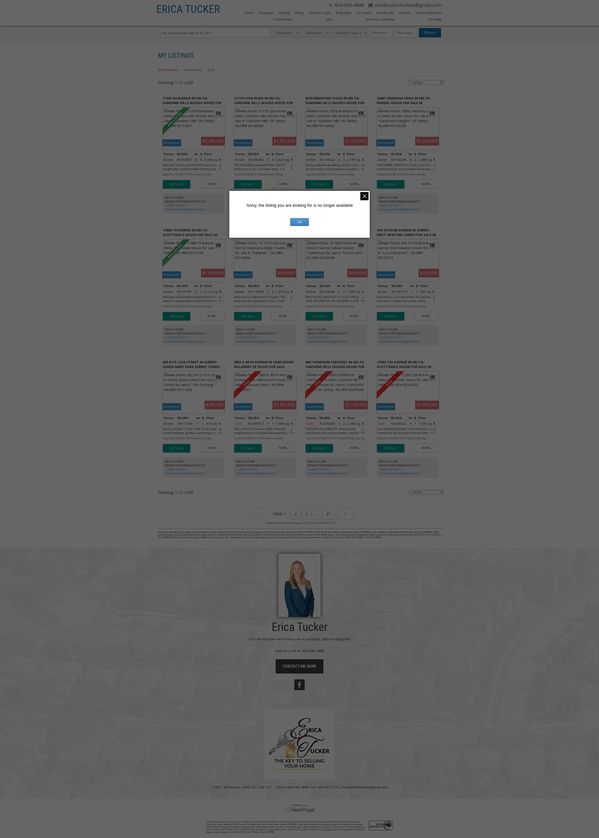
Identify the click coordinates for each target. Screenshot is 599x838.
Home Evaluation (429, 13)
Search (430, 33)
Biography (343, 13)
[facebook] (299, 684)
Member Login (320, 13)
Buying (284, 13)
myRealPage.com (299, 810)
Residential (193, 69)
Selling (299, 13)
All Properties (168, 69)
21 (328, 514)
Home (249, 13)
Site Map (435, 19)
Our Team (363, 13)
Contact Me (385, 13)
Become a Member (380, 19)
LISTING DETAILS (176, 184)
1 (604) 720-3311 (176, 206)
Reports (405, 13)
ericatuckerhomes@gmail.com (185, 209)
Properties (266, 13)
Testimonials (282, 19)
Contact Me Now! (299, 666)
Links (329, 19)
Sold (211, 69)
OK (299, 222)
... (317, 514)
